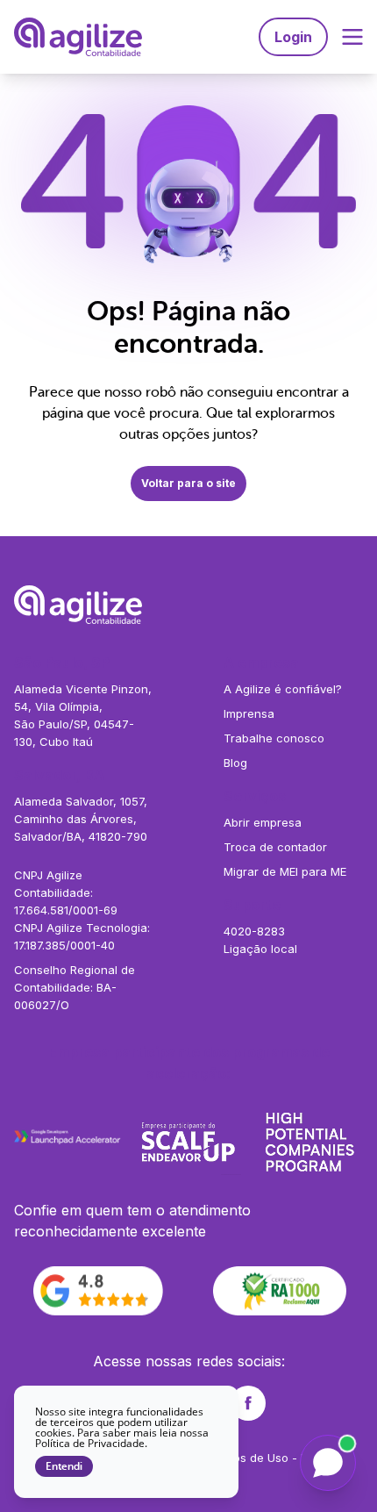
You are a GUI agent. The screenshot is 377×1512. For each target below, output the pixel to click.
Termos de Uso (246, 1458)
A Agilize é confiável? (283, 689)
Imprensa (249, 713)
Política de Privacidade (90, 1443)
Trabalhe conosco (274, 738)
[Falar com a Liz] (328, 1463)
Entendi (64, 1466)
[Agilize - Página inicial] (188, 604)
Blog (235, 763)
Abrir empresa (263, 822)
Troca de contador (275, 847)
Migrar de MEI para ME (285, 871)
